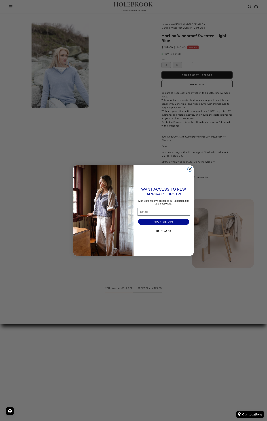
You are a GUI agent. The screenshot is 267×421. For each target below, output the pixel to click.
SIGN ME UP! (163, 221)
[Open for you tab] (10, 411)
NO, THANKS (163, 231)
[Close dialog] (190, 169)
